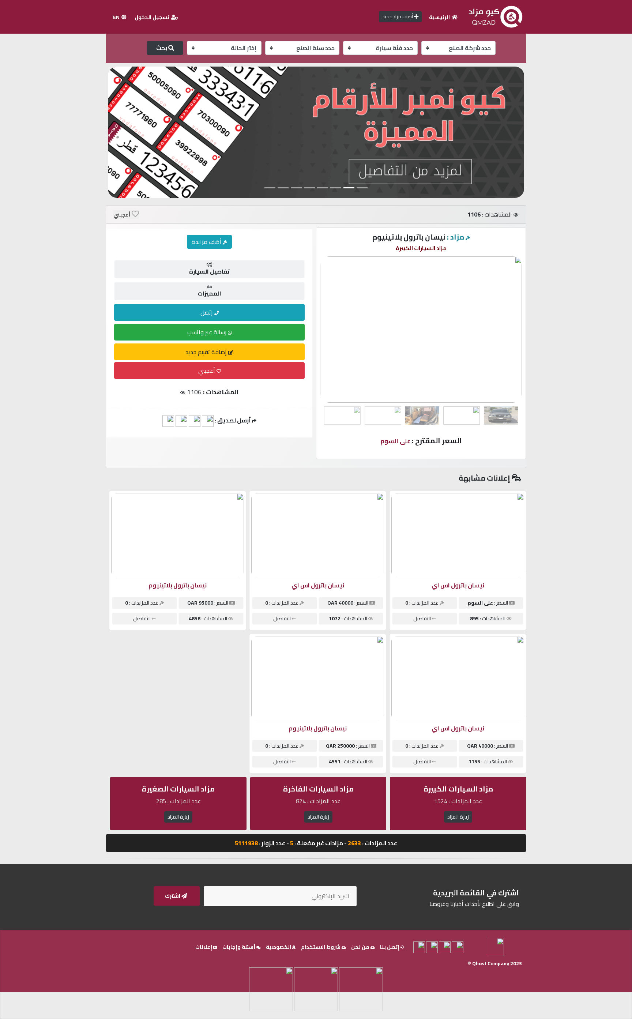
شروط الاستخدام (321, 947)
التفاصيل (422, 618)
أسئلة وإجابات (239, 947)
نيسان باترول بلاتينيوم (177, 585)
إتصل (207, 312)
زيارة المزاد (458, 816)
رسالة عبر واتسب (207, 332)
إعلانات (204, 947)
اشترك (173, 896)
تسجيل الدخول (152, 17)
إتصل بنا (390, 947)
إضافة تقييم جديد (206, 351)
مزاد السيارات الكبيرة (421, 248)
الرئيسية (440, 17)
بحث (162, 47)
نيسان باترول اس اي (458, 585)
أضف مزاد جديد (398, 16)
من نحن (360, 947)
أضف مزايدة (207, 241)
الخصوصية (279, 947)
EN (117, 17)
